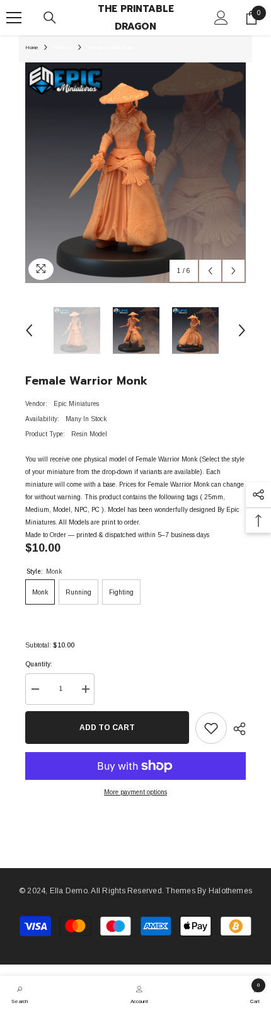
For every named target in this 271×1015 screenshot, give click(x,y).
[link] (19, 993)
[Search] (49, 17)
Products (62, 47)
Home (31, 47)
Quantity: (38, 664)
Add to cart (107, 727)
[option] (135, 172)
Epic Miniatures (76, 403)
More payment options (135, 792)
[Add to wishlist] (211, 728)
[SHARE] (236, 729)
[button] (210, 271)
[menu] (13, 17)
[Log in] (221, 18)
